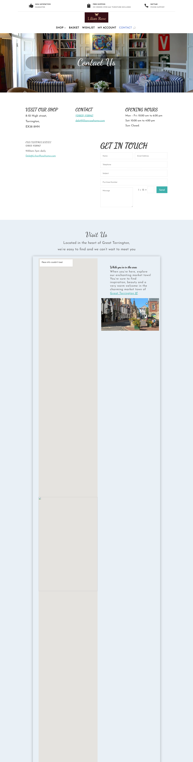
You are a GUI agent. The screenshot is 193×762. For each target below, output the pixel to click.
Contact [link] (125, 27)
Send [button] (162, 189)
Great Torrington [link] (122, 293)
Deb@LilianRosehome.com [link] (41, 156)
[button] (186, 743)
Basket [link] (74, 27)
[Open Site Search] (134, 28)
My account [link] (107, 27)
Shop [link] (59, 27)
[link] (96, 17)
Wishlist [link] (88, 27)
